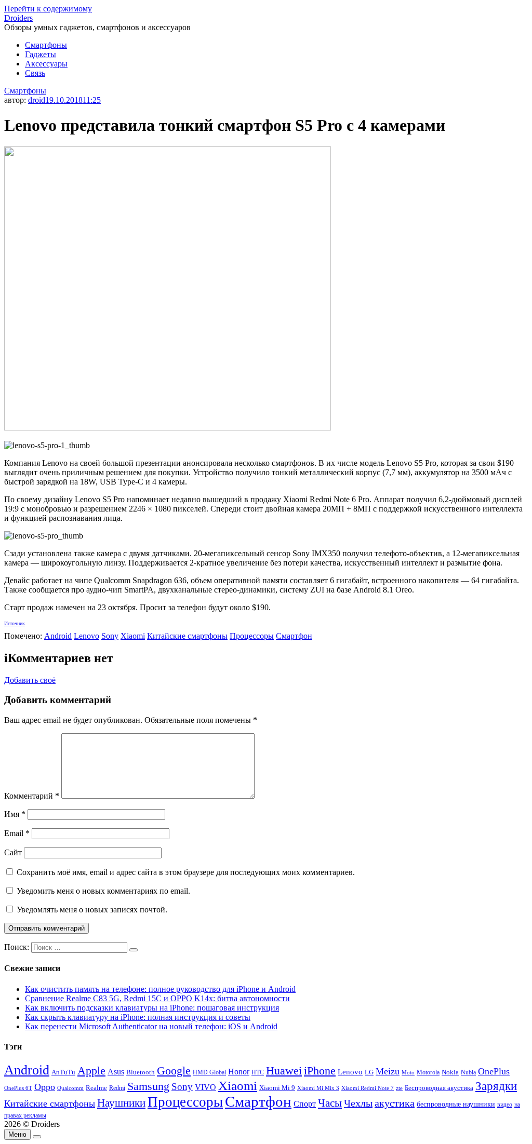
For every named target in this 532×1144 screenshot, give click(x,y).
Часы (330, 1103)
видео (504, 1104)
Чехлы (358, 1103)
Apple (91, 1070)
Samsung (148, 1086)
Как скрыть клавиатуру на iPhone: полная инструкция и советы (137, 1017)
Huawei (284, 1070)
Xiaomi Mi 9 (277, 1088)
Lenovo (86, 635)
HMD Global (209, 1072)
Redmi (117, 1088)
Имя (14, 814)
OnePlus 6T (18, 1088)
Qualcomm (70, 1088)
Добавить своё (30, 680)
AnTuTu (63, 1072)
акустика (395, 1103)
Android (58, 635)
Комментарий (31, 795)
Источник (14, 623)
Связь (35, 73)
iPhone (320, 1070)
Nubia (468, 1072)
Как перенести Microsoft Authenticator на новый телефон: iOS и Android (151, 1026)
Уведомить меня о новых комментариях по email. (103, 890)
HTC (257, 1072)
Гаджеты (40, 54)
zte (399, 1088)
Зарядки (496, 1086)
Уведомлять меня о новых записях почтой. (92, 909)
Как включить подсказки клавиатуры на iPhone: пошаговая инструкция (152, 1007)
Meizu (388, 1071)
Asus (116, 1071)
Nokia (450, 1072)
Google (174, 1071)
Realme (96, 1088)
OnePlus (494, 1071)
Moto (408, 1072)
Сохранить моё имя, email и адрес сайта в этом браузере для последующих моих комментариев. (186, 872)
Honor (238, 1071)
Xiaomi (133, 635)
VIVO (205, 1087)
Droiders (18, 18)
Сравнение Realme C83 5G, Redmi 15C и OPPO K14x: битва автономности (157, 998)
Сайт (13, 852)
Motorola (428, 1072)
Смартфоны (46, 45)
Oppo (44, 1087)
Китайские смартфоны (187, 635)
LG (369, 1072)
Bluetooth (140, 1072)
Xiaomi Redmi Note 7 (367, 1088)
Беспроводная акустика (439, 1088)
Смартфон (294, 635)
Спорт (305, 1103)
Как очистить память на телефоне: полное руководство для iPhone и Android (160, 989)
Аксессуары (46, 63)
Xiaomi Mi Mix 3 (318, 1088)
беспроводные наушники (456, 1104)
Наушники (121, 1103)
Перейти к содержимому (48, 8)
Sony (109, 635)
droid (36, 100)
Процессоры (252, 635)
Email (17, 833)
